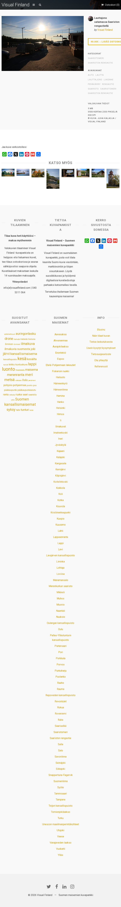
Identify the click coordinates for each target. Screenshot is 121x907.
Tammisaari (60, 793)
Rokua (60, 707)
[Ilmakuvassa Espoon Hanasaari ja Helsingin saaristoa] (23, 173)
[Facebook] (56, 886)
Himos (60, 414)
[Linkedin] (64, 886)
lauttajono (95, 80)
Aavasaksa (60, 334)
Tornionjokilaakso (60, 811)
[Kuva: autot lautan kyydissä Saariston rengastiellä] (68, 174)
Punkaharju (60, 670)
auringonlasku (26, 334)
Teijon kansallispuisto (60, 805)
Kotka (60, 500)
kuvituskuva (21, 364)
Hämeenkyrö (60, 383)
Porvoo (61, 664)
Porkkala (60, 658)
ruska (19, 394)
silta (12, 400)
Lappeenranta (60, 537)
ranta (6, 394)
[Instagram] (72, 886)
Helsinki (24, 339)
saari (25, 394)
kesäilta (32, 359)
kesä (21, 358)
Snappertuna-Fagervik (61, 775)
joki (33, 349)
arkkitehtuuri (9, 334)
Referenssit (101, 366)
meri (29, 374)
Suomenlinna (61, 781)
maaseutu (20, 370)
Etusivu (101, 329)
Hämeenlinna (60, 389)
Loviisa (61, 573)
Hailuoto (60, 377)
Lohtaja (60, 567)
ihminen (9, 344)
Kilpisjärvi (60, 475)
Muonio (60, 604)
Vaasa (60, 836)
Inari (60, 438)
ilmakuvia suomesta (17, 349)
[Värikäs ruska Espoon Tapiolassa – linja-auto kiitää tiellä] (38, 174)
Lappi (61, 543)
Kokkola (60, 487)
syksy (11, 409)
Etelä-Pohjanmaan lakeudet (60, 365)
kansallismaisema (23, 354)
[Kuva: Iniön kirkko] (113, 179)
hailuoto (17, 339)
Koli (60, 493)
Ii (60, 420)
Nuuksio (60, 616)
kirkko (12, 364)
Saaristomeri (96, 58)
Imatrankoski (60, 432)
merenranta (15, 375)
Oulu (25, 380)
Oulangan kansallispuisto (60, 623)
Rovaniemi (60, 713)
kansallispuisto (10, 359)
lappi (32, 364)
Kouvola (60, 506)
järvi (6, 354)
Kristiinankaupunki (60, 512)
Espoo (60, 358)
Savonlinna (60, 756)
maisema (31, 369)
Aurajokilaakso (61, 346)
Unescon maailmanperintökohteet (60, 824)
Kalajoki (60, 457)
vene (31, 410)
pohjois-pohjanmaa (14, 385)
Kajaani (60, 451)
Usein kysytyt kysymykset (100, 347)
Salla (60, 744)
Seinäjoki (61, 762)
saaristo (93, 89)
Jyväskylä (60, 444)
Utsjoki (60, 830)
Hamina (60, 395)
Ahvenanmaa (60, 340)
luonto (8, 369)
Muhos (60, 598)
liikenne (108, 80)
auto (91, 75)
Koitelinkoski (60, 481)
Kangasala (60, 463)
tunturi (25, 410)
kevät (5, 365)
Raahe (60, 682)
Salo (60, 750)
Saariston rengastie (100, 63)
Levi (60, 549)
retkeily (12, 395)
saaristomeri (108, 89)
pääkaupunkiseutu (26, 390)
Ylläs (60, 854)
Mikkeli (61, 592)
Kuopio (60, 518)
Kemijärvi (60, 469)
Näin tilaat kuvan (101, 335)
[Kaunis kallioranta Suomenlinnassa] (52, 179)
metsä (9, 379)
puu (35, 385)
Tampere (60, 799)
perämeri (32, 380)
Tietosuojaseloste (101, 354)
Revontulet (60, 701)
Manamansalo (60, 580)
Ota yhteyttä (101, 360)
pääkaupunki (10, 390)
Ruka (60, 719)
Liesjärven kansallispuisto (60, 555)
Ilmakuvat (60, 426)
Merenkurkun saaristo (60, 586)
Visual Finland (15, 4)
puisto (29, 385)
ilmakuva (28, 344)
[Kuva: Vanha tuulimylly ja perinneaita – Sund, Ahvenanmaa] (8, 173)
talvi (18, 410)
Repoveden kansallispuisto (60, 695)
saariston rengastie (100, 93)
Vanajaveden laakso (60, 842)
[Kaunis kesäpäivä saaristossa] (98, 174)
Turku (60, 818)
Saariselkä (60, 725)
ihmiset (17, 344)
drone (9, 339)
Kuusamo (60, 524)
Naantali (60, 610)
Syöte (60, 787)
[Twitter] (49, 886)
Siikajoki (60, 768)
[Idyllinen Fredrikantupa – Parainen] (83, 174)
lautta (99, 75)
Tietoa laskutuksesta (100, 341)
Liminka (60, 561)
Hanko (60, 401)
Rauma (60, 689)
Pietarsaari (60, 645)
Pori (60, 652)
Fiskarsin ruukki (60, 371)
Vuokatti (60, 848)
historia (31, 339)
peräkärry (94, 84)
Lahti (60, 530)
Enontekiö (60, 352)
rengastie (108, 84)
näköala (18, 380)
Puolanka (60, 676)
